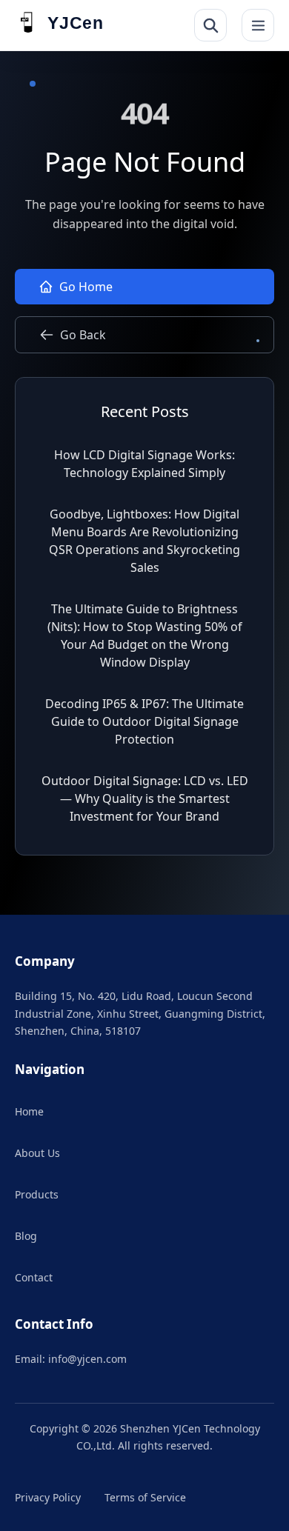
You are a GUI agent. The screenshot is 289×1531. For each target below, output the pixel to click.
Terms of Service (145, 1497)
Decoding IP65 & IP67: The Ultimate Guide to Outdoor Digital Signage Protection (144, 721)
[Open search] (210, 25)
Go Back (83, 335)
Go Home (86, 286)
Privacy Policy (48, 1497)
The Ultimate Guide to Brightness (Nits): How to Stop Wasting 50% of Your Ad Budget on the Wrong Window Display (144, 635)
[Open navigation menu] (258, 25)
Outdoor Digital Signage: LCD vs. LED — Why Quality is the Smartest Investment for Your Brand (144, 798)
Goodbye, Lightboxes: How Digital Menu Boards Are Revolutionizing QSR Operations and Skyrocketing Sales (144, 541)
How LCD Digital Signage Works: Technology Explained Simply (144, 464)
